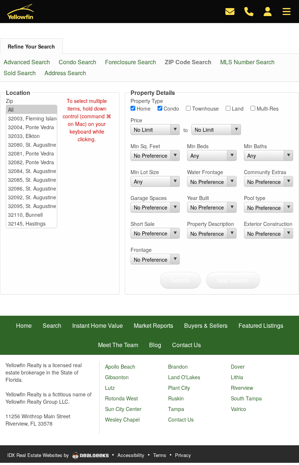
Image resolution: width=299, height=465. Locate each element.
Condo (170, 108)
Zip (9, 100)
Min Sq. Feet (145, 146)
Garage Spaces (149, 197)
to (185, 130)
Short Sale (143, 223)
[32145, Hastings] (31, 223)
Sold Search (20, 73)
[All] (31, 109)
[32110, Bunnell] (31, 214)
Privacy (183, 454)
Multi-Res (267, 108)
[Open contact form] (229, 11)
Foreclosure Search (130, 62)
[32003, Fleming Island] (31, 118)
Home (143, 108)
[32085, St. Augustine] (31, 179)
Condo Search (77, 62)
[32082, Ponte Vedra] (31, 162)
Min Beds (198, 146)
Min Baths (255, 146)
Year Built (198, 197)
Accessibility (130, 454)
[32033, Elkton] (31, 135)
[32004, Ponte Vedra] (31, 127)
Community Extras (265, 172)
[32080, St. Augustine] (31, 144)
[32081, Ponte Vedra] (31, 153)
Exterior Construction (268, 223)
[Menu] (287, 11)
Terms (159, 454)
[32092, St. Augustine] (31, 197)
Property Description (210, 223)
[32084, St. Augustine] (31, 170)
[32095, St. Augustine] (31, 205)
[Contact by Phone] (248, 11)
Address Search (65, 73)
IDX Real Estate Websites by (38, 454)
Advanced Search (27, 62)
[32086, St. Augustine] (31, 188)
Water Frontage (205, 172)
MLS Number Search (247, 62)
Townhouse (205, 108)
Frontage (141, 249)
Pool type (254, 197)
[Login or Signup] (268, 11)
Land (237, 108)
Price (136, 120)
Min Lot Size (145, 172)
